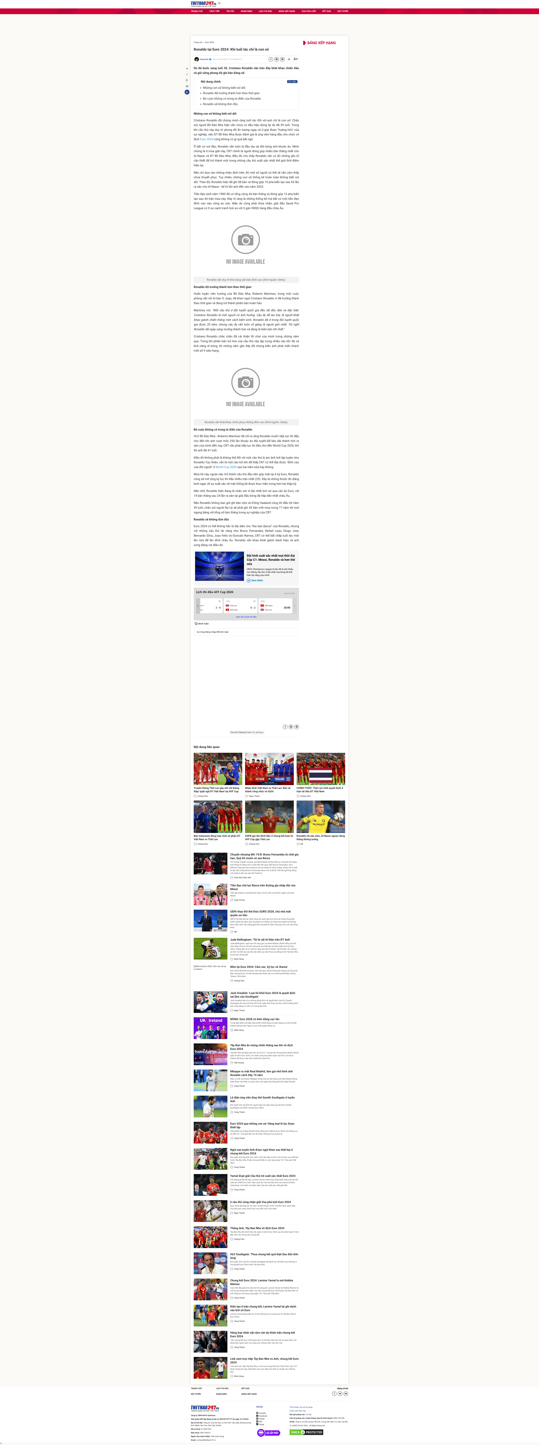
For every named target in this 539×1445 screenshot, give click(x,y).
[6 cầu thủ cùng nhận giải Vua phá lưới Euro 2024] (210, 1211)
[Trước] (198, 606)
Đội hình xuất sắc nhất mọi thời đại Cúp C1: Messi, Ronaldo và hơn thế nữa (271, 568)
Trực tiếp (214, 11)
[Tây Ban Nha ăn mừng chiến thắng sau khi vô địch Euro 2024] (210, 1054)
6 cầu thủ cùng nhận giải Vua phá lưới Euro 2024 (260, 1202)
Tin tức (230, 11)
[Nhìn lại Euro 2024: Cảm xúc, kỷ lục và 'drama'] (210, 976)
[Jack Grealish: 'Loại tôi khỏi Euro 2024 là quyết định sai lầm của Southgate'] (210, 1002)
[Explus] (246, 629)
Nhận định (246, 11)
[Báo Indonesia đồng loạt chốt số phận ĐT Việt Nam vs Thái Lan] (218, 817)
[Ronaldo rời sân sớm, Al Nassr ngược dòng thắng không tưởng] (321, 817)
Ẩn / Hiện (292, 82)
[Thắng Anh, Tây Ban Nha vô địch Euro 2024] (210, 1237)
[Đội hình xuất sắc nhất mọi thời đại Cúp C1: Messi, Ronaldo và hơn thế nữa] (219, 566)
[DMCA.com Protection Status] (307, 1432)
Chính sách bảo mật (298, 1411)
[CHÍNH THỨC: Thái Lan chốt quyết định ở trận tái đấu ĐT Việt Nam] (321, 769)
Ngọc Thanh (254, 796)
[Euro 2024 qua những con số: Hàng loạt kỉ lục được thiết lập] (210, 1133)
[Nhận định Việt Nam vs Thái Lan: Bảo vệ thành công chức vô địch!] (269, 769)
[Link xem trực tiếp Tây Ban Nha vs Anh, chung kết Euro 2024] (210, 1368)
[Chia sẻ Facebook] (271, 59)
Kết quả (326, 11)
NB (302, 844)
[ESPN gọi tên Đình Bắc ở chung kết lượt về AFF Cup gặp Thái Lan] (269, 817)
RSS (260, 1422)
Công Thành (239, 1086)
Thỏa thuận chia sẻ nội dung (301, 1407)
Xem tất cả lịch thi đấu (246, 617)
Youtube (262, 1413)
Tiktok (261, 1425)
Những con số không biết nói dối (224, 88)
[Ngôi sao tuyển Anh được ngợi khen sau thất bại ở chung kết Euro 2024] (210, 1159)
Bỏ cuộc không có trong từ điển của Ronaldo (232, 98)
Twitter (261, 1419)
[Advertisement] (269, 26)
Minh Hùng (239, 959)
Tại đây (308, 1415)
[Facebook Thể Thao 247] (334, 1393)
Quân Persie (239, 900)
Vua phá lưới (309, 11)
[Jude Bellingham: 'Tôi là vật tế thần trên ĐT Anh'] (210, 949)
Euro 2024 (206, 139)
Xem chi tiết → (290, 593)
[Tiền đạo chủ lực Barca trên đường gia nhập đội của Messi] (210, 894)
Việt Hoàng (239, 1063)
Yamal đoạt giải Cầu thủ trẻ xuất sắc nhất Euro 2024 (262, 1176)
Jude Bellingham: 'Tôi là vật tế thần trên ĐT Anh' (260, 939)
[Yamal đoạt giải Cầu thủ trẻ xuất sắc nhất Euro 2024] (210, 1185)
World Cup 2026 (226, 467)
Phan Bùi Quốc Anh (242, 878)
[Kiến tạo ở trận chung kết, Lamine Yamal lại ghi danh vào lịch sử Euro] (210, 1315)
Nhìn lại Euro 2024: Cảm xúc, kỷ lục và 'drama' (259, 967)
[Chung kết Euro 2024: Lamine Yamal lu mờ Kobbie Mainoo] (210, 1289)
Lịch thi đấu (265, 11)
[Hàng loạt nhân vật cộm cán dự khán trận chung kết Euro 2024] (210, 1342)
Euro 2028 (209, 42)
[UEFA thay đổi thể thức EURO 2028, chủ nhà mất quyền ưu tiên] (210, 920)
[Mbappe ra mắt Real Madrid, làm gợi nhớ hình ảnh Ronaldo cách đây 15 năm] (210, 1080)
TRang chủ (196, 1388)
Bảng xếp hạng (287, 11)
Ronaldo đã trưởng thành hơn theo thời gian (231, 93)
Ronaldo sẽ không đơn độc (220, 104)
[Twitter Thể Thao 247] (340, 1393)
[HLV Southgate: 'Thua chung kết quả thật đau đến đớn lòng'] (210, 1263)
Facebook (262, 1416)
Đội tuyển (342, 11)
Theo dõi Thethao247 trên (240, 732)
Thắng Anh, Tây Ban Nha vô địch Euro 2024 (257, 1228)
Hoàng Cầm (203, 796)
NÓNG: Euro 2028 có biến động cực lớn (254, 1019)
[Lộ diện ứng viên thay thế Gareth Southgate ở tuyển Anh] (210, 1106)
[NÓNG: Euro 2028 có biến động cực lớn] (210, 1028)
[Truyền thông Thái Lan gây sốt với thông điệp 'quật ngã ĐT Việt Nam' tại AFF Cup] (218, 769)
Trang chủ (197, 11)
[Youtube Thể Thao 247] (345, 1393)
